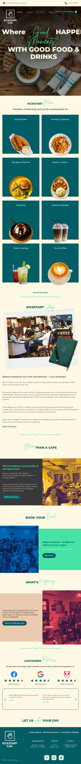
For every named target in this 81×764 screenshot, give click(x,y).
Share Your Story (11, 497)
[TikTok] (61, 757)
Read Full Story (9, 427)
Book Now (49, 555)
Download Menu (40, 292)
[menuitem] (51, 12)
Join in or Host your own (14, 623)
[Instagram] (54, 757)
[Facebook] (47, 757)
